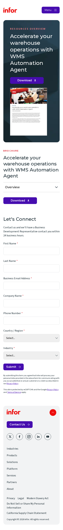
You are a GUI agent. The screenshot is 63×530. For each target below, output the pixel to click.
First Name (9, 243)
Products (12, 455)
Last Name (9, 261)
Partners (12, 482)
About (10, 489)
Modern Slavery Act (38, 498)
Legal (21, 498)
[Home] (10, 10)
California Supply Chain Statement (27, 513)
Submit (11, 366)
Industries (12, 449)
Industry (8, 348)
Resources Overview (28, 29)
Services (11, 475)
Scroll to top (53, 412)
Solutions (12, 462)
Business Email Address (16, 278)
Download (28, 81)
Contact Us (17, 424)
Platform (12, 469)
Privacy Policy (12, 383)
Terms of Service (14, 392)
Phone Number (12, 313)
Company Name (12, 296)
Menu (48, 10)
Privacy (11, 498)
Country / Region (13, 331)
